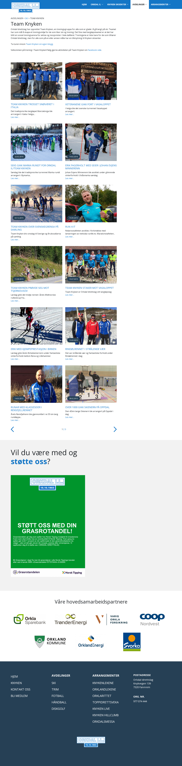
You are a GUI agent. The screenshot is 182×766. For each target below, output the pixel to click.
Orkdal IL (96, 4)
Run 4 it (70, 226)
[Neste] (115, 429)
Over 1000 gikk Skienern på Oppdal (87, 407)
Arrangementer (160, 4)
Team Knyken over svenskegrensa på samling (34, 228)
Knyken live (101, 709)
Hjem (84, 4)
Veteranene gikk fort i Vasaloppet (88, 104)
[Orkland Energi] (91, 643)
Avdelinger (138, 4)
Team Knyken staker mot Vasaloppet (89, 288)
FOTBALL (58, 696)
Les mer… (15, 117)
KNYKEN (16, 683)
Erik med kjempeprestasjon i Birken (33, 349)
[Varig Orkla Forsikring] (111, 620)
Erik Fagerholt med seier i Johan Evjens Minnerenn (91, 167)
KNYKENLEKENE (103, 683)
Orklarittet (101, 696)
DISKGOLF (58, 709)
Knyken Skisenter (117, 4)
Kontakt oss (20, 689)
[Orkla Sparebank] (30, 620)
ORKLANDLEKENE (104, 689)
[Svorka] (131, 643)
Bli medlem (19, 696)
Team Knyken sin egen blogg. (39, 44)
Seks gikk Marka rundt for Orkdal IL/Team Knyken (33, 167)
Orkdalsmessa (103, 721)
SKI (26, 18)
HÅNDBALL (59, 702)
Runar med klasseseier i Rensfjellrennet (26, 409)
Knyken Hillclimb (105, 715)
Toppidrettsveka (105, 702)
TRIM (55, 689)
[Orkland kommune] (50, 643)
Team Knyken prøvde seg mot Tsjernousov (30, 289)
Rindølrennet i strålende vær (85, 349)
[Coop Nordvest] (152, 621)
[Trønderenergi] (71, 620)
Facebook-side (94, 50)
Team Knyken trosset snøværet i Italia (32, 106)
